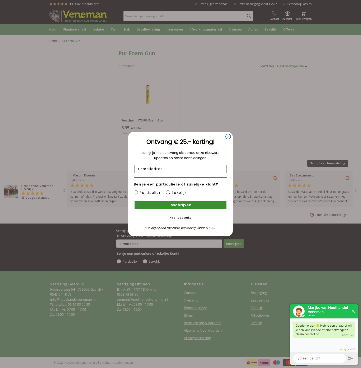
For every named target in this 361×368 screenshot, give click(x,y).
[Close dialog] (228, 136)
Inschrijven (180, 205)
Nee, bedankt (180, 217)
